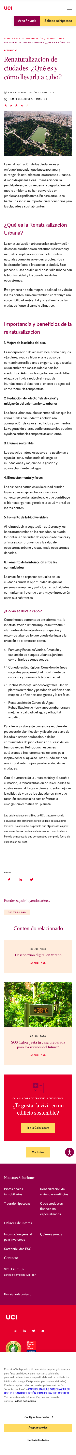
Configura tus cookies (37, 1417)
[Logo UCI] (16, 8)
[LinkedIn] (24, 1331)
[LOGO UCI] (38, 1317)
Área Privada (27, 21)
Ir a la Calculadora (38, 1128)
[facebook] (9, 879)
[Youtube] (43, 1331)
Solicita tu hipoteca (58, 21)
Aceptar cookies (38, 1427)
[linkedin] (20, 879)
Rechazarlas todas (38, 1440)
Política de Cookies (25, 1401)
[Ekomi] (13, 1349)
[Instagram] (15, 1331)
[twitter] (31, 879)
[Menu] (69, 8)
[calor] (38, 1004)
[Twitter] (33, 1331)
